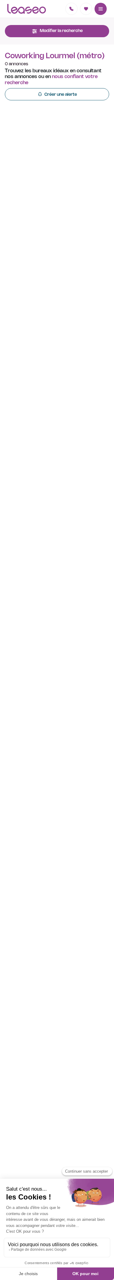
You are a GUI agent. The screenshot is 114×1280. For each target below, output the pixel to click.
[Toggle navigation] (101, 9)
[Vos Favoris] (86, 9)
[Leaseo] (26, 8)
